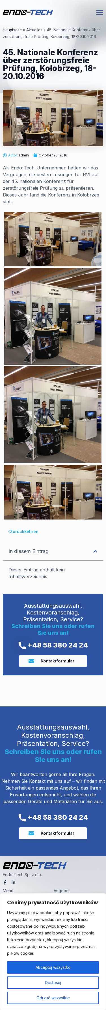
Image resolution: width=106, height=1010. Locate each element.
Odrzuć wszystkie (53, 997)
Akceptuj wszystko (53, 967)
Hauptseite (12, 30)
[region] (53, 951)
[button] (95, 551)
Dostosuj (53, 982)
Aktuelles (34, 30)
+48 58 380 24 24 (57, 645)
